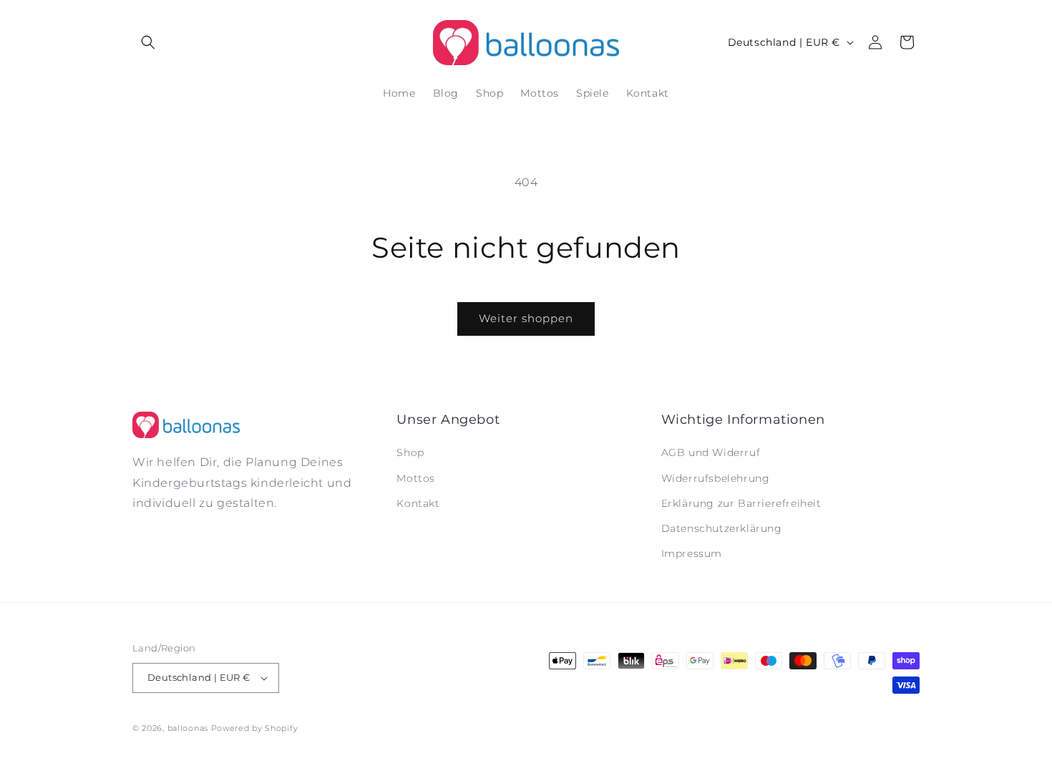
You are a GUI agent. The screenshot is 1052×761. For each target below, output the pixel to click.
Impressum (691, 553)
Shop (410, 452)
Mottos (415, 478)
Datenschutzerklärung (721, 528)
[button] (148, 42)
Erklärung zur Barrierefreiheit (741, 503)
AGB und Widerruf (711, 452)
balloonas (187, 728)
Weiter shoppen (526, 318)
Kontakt (417, 503)
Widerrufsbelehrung (715, 478)
